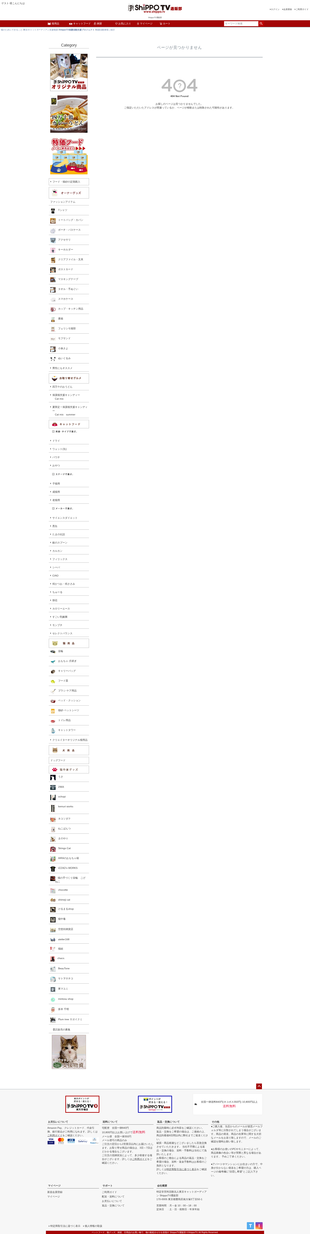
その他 (215, 1121)
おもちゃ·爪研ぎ (66, 661)
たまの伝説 (58, 534)
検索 (261, 23)
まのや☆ (62, 838)
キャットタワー (66, 730)
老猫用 (56, 500)
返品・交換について (168, 1121)
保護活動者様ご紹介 (105, 30)
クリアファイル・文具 (69, 259)
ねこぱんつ (63, 828)
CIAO (55, 575)
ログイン (275, 9)
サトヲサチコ (64, 978)
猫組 (59, 948)
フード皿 (62, 680)
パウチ (56, 457)
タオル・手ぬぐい (67, 289)
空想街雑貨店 (64, 929)
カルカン (57, 550)
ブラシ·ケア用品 (66, 690)
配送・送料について (113, 1196)
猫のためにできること (11, 30)
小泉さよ (62, 348)
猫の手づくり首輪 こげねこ (70, 879)
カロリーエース (61, 608)
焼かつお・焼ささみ (63, 583)
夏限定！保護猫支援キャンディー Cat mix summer (70, 411)
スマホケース (64, 298)
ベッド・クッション (68, 700)
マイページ (146, 23)
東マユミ (62, 988)
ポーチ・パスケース (68, 229)
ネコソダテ (63, 818)
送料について (110, 1121)
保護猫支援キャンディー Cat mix (66, 397)
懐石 (54, 600)
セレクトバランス (62, 633)
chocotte (62, 889)
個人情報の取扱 (93, 1225)
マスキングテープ (67, 279)
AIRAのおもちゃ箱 (67, 858)
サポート (108, 1185)
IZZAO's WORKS (67, 867)
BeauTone (63, 968)
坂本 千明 (62, 1009)
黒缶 (54, 526)
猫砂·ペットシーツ (67, 710)
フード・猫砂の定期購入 (66, 181)
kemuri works (64, 806)
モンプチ (57, 625)
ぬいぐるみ (63, 358)
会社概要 (162, 1185)
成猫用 (56, 491)
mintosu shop (64, 998)
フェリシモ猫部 (66, 328)
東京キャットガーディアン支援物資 (41, 30)
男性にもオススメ (62, 368)
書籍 (59, 318)
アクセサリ (63, 239)
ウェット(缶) (59, 449)
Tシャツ (61, 210)
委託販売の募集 (60, 1029)
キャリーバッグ (66, 670)
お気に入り (124, 23)
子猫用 (56, 483)
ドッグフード (57, 760)
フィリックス (59, 559)
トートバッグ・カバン (69, 219)
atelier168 (62, 939)
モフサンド (63, 338)
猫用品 (55, 23)
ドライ (56, 440)
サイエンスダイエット (65, 517)
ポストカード (64, 269)
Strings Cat (63, 848)
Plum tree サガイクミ (69, 1019)
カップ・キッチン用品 (69, 308)
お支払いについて (58, 1121)
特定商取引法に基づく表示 (181, 1169)
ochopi (61, 796)
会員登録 (287, 9)
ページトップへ (259, 1086)
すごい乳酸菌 (59, 616)
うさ (59, 776)
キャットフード (82, 23)
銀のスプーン (59, 542)
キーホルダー (64, 249)
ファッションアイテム (62, 201)
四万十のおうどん (62, 386)
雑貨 (99, 23)
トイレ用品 (63, 720)
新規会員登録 (54, 1192)
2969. (60, 786)
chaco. (60, 958)
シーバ (56, 567)
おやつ (56, 465)
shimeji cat (63, 899)
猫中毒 (61, 918)
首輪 (59, 651)
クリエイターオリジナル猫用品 (70, 739)
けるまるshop (65, 908)
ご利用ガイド (302, 9)
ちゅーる (57, 592)
